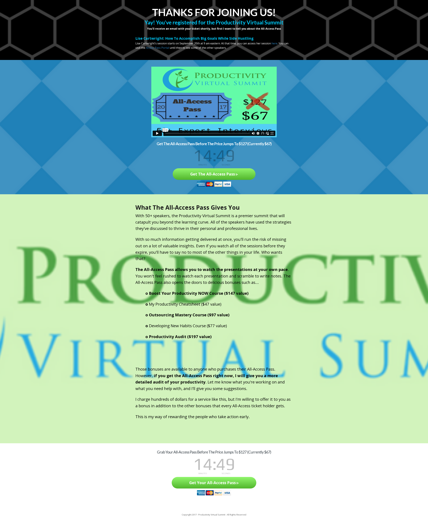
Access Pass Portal (157, 48)
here (274, 43)
